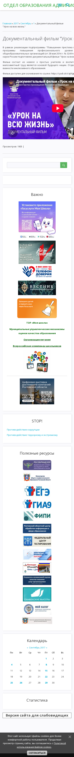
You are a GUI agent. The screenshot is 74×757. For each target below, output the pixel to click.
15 (46, 670)
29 (46, 682)
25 (11, 682)
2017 (16, 23)
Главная (7, 23)
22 (46, 676)
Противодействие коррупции (23, 429)
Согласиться (37, 753)
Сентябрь (25, 23)
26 (21, 682)
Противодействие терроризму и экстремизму (32, 435)
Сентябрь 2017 (37, 647)
